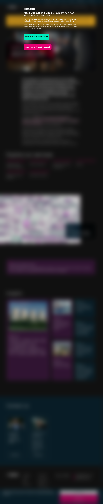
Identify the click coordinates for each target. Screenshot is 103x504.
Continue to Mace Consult (36, 37)
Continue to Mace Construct (37, 47)
